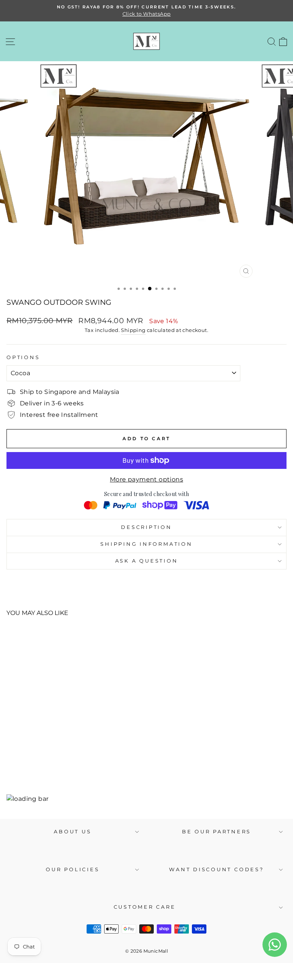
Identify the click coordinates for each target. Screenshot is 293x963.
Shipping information (146, 544)
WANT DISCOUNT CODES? (216, 869)
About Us (72, 831)
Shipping (133, 330)
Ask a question (146, 561)
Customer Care (145, 907)
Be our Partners (216, 831)
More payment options (146, 479)
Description (146, 527)
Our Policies (72, 869)
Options (23, 357)
